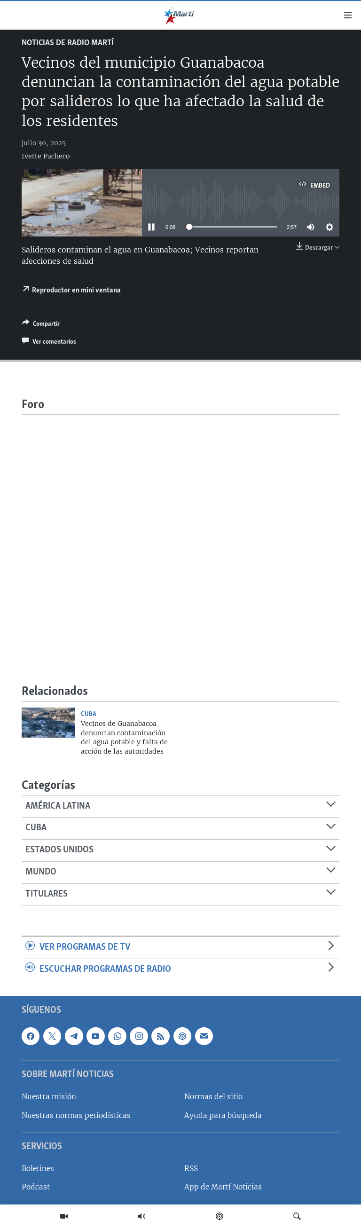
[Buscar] (297, 1216)
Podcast (36, 1186)
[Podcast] (219, 1216)
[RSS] (160, 1036)
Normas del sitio (213, 1096)
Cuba (88, 714)
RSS (191, 1168)
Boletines (38, 1168)
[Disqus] (180, 532)
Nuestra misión (49, 1096)
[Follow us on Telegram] (74, 1036)
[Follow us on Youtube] (95, 1036)
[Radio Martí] (141, 1216)
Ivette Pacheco (46, 156)
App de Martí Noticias (223, 1186)
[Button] (41, 325)
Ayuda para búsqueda (223, 1114)
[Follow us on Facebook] (30, 1036)
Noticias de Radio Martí (68, 43)
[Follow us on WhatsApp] (117, 1036)
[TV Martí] (64, 1216)
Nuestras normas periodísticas (76, 1114)
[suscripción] (204, 1036)
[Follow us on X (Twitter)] (52, 1036)
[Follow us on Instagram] (139, 1036)
